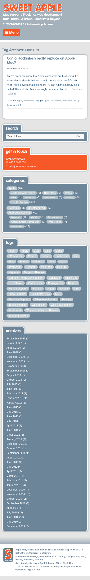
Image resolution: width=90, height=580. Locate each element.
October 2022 (14, 343)
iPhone (68, 193)
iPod (13, 197)
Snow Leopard (17, 294)
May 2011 (12, 466)
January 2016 (14, 402)
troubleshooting (17, 304)
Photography (55, 283)
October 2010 (14, 498)
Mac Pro (72, 100)
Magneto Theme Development (26, 277)
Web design (38, 304)
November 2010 (15, 494)
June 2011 (12, 462)
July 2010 (12, 512)
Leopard (31, 267)
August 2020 (13, 347)
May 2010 (12, 521)
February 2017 (14, 393)
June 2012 (12, 430)
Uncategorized (36, 208)
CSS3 (58, 250)
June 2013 (12, 416)
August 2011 (13, 457)
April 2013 (12, 425)
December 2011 (15, 443)
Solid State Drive (40, 294)
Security (69, 197)
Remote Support (18, 288)
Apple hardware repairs (23, 193)
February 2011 (14, 480)
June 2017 (12, 388)
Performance (54, 217)
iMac (65, 100)
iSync (62, 261)
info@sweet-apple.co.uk (66, 566)
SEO (76, 288)
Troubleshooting (19, 202)
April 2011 (12, 471)
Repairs (37, 288)
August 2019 (13, 375)
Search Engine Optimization (25, 222)
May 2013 (12, 421)
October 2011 (14, 448)
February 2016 (14, 398)
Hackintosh (28, 100)
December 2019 (15, 356)
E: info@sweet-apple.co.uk (38, 24)
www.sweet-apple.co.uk (27, 570)
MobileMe (54, 277)
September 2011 (15, 453)
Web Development (19, 212)
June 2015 (12, 407)
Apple (19, 100)
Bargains (14, 208)
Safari (50, 288)
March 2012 (13, 434)
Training (66, 299)
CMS (36, 250)
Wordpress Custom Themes (42, 310)
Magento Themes (34, 272)
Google (46, 256)
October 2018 (14, 379)
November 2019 (15, 361)
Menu (13, 33)
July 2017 (12, 384)
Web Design (55, 222)
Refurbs (72, 283)
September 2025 (16, 338)
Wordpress (17, 226)
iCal (76, 256)
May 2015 (12, 411)
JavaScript (15, 267)
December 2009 (15, 526)
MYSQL (35, 217)
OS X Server (16, 283)
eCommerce (16, 256)
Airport (12, 250)
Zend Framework (18, 315)
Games (32, 256)
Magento (15, 217)
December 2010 (15, 489)
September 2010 (16, 503)
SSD (57, 294)
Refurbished (50, 197)
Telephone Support (45, 299)
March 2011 (13, 475)
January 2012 (14, 439)
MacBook (30, 197)
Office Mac (71, 277)
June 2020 (12, 352)
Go (78, 136)
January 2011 (14, 485)
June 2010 (12, 517)
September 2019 (16, 370)
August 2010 (13, 508)
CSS (47, 250)
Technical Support (19, 299)
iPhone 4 (38, 261)
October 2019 (14, 366)
